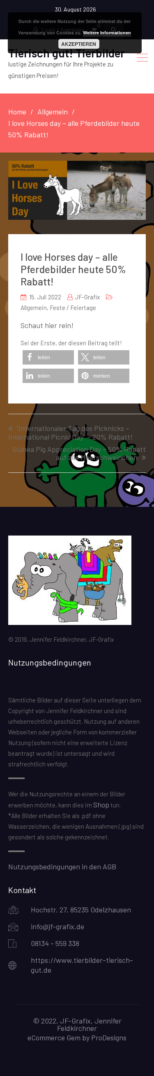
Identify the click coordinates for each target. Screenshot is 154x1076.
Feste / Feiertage (73, 307)
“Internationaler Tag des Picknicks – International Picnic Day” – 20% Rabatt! (70, 432)
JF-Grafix (87, 297)
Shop (101, 804)
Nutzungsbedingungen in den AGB (62, 866)
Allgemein (34, 307)
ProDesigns (108, 1037)
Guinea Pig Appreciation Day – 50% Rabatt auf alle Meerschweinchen (79, 453)
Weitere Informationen (107, 33)
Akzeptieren (78, 44)
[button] (48, 357)
